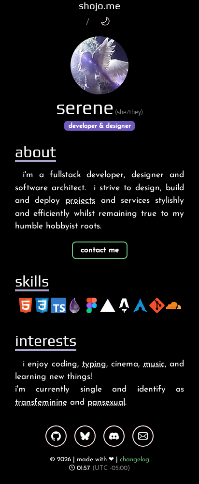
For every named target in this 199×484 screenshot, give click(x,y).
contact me (100, 250)
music (154, 364)
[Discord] (114, 436)
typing (94, 364)
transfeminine (41, 402)
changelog (134, 459)
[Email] (143, 436)
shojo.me (99, 6)
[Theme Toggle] (105, 21)
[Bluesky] (85, 436)
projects (80, 201)
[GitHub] (56, 436)
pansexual (106, 402)
